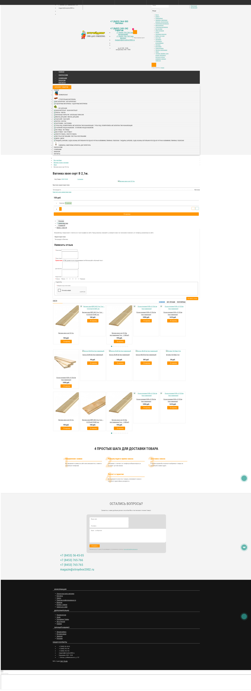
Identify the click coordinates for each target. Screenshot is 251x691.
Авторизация (194, 7)
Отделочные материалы (162, 27)
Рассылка (60, 638)
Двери (157, 52)
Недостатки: (58, 276)
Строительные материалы (162, 23)
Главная (61, 72)
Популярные (181, 302)
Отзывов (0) (61, 225)
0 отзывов (80, 179)
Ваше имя (58, 250)
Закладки (59, 636)
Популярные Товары (63, 619)
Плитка (157, 32)
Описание (61, 221)
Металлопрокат (160, 25)
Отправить (94, 546)
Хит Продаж (171, 302)
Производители (61, 615)
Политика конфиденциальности (66, 600)
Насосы (63, 121)
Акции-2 (157, 16)
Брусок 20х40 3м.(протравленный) (119, 355)
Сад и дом (158, 37)
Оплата (59, 598)
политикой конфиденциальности (131, 549)
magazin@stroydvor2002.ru (125, 40)
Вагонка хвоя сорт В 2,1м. (66, 333)
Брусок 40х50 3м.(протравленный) (146, 355)
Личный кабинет (61, 632)
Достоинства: (58, 268)
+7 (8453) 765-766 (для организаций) (124, 33)
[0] (135, 32)
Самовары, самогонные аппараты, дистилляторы (75, 145)
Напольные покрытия (161, 34)
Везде (157, 15)
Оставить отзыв (192, 298)
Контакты (62, 82)
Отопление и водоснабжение (84, 127)
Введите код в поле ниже (64, 285)
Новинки (162, 302)
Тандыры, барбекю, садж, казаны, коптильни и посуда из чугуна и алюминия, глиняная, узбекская (162, 57)
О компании (63, 78)
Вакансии (62, 80)
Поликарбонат (159, 18)
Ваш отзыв (59, 258)
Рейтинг (58, 279)
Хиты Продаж (61, 621)
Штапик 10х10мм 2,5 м (172, 355)
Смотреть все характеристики (62, 192)
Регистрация (194, 6)
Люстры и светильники (161, 50)
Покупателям (63, 75)
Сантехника (158, 39)
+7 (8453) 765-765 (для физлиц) (124, 37)
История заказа (61, 634)
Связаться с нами (62, 607)
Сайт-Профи (64, 661)
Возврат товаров (62, 604)
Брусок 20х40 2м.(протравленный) (93, 355)
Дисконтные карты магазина (65, 593)
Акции (58, 617)
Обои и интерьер (160, 30)
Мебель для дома (160, 36)
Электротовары (160, 48)
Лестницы (158, 45)
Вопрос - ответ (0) (62, 227)
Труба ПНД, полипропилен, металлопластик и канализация (113, 125)
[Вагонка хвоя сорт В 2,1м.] (126, 181)
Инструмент (158, 46)
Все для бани (159, 29)
